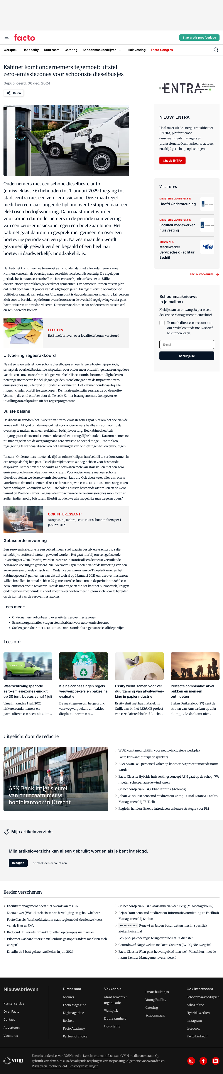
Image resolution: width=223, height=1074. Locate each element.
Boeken (68, 1021)
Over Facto (11, 1011)
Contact (9, 1019)
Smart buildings (157, 992)
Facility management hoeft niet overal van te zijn (42, 906)
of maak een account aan (50, 863)
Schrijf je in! (187, 356)
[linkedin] (216, 1061)
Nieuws (68, 997)
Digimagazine (73, 1013)
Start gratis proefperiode (199, 37)
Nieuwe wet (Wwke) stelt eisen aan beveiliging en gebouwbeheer (53, 913)
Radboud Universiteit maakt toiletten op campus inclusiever (50, 932)
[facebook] (203, 1061)
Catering (151, 1008)
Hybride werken (198, 1013)
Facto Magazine (74, 1005)
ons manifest (103, 1056)
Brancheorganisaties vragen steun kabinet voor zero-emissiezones (60, 623)
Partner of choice (75, 1036)
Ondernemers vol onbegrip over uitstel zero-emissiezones (54, 617)
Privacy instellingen (83, 1066)
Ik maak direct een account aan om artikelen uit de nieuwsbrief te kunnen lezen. (190, 328)
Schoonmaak (155, 1015)
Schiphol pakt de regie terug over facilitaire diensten (156, 938)
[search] (216, 49)
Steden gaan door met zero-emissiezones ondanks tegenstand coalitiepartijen (68, 628)
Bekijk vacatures (201, 274)
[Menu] (6, 37)
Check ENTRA (172, 160)
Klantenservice (13, 1003)
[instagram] (191, 1061)
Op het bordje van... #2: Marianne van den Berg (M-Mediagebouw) (165, 906)
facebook (193, 1028)
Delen (17, 93)
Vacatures (10, 1035)
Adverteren (11, 1027)
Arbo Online (195, 1005)
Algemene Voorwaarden (143, 1061)
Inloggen (18, 863)
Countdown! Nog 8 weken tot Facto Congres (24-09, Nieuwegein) (164, 945)
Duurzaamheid (115, 1018)
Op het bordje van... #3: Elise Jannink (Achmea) (152, 789)
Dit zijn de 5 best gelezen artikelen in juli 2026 (40, 952)
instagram (194, 1021)
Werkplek (111, 1011)
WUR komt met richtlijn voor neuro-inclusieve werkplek (159, 750)
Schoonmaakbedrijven (203, 997)
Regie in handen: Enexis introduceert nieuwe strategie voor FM (163, 809)
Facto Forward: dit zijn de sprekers (143, 757)
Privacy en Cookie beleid (49, 1066)
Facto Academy (74, 1028)
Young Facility (155, 1000)
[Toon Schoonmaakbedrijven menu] (120, 50)
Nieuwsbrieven (20, 989)
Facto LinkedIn (197, 1036)
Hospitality (112, 1026)
